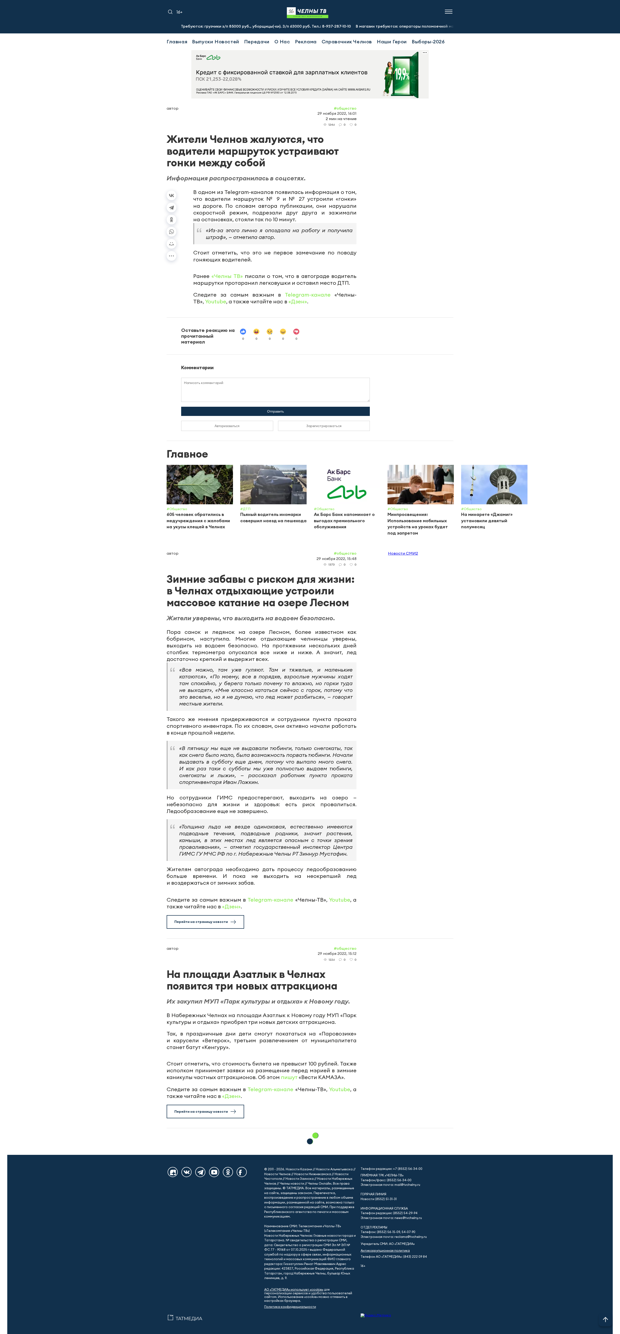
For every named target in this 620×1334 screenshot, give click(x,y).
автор (172, 108)
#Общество (345, 108)
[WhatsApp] (171, 232)
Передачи (257, 41)
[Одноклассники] (171, 219)
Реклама (306, 41)
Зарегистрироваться (323, 426)
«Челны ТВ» (227, 276)
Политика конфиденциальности (290, 1307)
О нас (282, 41)
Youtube (215, 301)
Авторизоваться (227, 426)
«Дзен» (297, 301)
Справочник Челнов (347, 41)
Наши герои (392, 41)
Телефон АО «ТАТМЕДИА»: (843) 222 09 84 (394, 1256)
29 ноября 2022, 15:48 (336, 558)
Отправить (275, 411)
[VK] (186, 1172)
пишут (289, 1077)
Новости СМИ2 (403, 553)
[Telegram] (171, 207)
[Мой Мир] (171, 244)
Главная (177, 41)
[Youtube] (214, 1172)
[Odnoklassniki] (228, 1172)
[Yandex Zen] (173, 1172)
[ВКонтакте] (171, 195)
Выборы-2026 (428, 41)
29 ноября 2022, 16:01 (337, 113)
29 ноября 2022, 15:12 (337, 953)
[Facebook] (242, 1172)
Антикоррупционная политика (385, 1250)
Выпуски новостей (215, 41)
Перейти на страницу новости (201, 922)
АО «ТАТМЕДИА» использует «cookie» (293, 1289)
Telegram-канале (308, 294)
